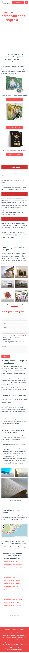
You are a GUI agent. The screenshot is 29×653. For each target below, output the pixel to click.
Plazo (11, 337)
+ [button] (3, 525)
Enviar (5, 356)
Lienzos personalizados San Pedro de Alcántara (15, 589)
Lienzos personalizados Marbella (12, 583)
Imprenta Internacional (18, 631)
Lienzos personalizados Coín (11, 577)
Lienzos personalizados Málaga (11, 586)
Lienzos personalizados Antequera (12, 605)
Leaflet (16, 536)
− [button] (3, 527)
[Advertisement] (14, 37)
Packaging (7, 629)
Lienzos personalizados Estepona (12, 596)
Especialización (7, 339)
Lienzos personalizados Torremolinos (13, 571)
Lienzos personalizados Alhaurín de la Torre (14, 574)
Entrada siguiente (14, 615)
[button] (18, 2)
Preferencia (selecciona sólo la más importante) (14, 335)
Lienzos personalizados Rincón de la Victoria (14, 593)
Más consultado (14, 633)
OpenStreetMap (24, 536)
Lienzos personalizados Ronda (11, 602)
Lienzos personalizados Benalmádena (13, 564)
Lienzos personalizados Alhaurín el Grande (14, 567)
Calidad (17, 337)
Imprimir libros (8, 631)
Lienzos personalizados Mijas (11, 561)
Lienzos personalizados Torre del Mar (13, 599)
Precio (4, 337)
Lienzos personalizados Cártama (12, 580)
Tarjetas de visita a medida (17, 629)
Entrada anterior (14, 611)
